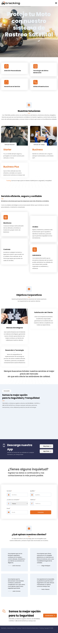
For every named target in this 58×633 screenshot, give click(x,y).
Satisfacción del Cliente (43, 312)
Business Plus (11, 166)
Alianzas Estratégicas (14, 328)
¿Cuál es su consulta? (13, 499)
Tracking (8, 180)
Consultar (41, 512)
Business (37, 149)
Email (8, 508)
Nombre (9, 491)
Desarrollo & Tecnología (14, 350)
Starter (7, 149)
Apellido (32, 491)
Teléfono (33, 499)
